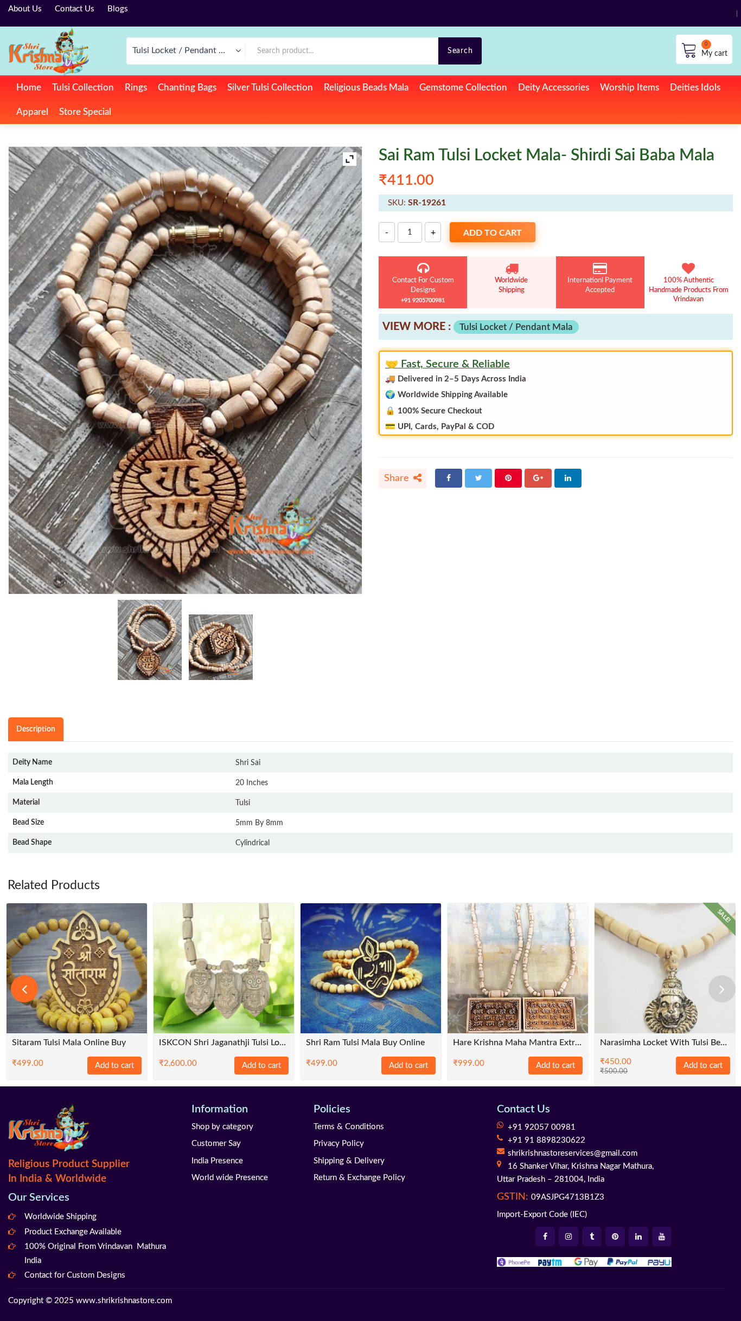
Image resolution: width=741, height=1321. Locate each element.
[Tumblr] (592, 1236)
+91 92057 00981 (542, 1127)
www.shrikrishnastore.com (124, 1301)
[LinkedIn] (568, 478)
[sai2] (150, 640)
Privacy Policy (339, 1143)
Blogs (117, 9)
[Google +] (538, 478)
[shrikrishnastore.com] (48, 51)
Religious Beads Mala (366, 87)
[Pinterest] (508, 478)
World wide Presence (229, 1178)
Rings (136, 87)
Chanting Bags (187, 87)
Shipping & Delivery (349, 1161)
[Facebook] (448, 478)
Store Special (85, 111)
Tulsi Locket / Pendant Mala (516, 327)
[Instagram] (568, 1236)
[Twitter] (478, 478)
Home (28, 87)
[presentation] (24, 988)
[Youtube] (662, 1236)
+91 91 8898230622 (546, 1140)
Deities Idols (695, 87)
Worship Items (629, 87)
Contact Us (74, 9)
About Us (25, 9)
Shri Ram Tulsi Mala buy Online (365, 1043)
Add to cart (492, 233)
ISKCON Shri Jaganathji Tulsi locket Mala (224, 1043)
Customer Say (216, 1143)
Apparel (32, 111)
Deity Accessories (553, 87)
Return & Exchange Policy (359, 1178)
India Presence (217, 1161)
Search (460, 51)
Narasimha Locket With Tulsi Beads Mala (665, 1043)
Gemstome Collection (463, 87)
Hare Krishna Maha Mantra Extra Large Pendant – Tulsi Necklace (518, 1043)
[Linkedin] (638, 1236)
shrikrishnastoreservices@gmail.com (572, 1153)
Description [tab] (35, 729)
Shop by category (222, 1127)
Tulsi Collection (83, 87)
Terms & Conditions (349, 1127)
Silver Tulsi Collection (270, 87)
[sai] (221, 647)
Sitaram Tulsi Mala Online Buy (69, 1043)
